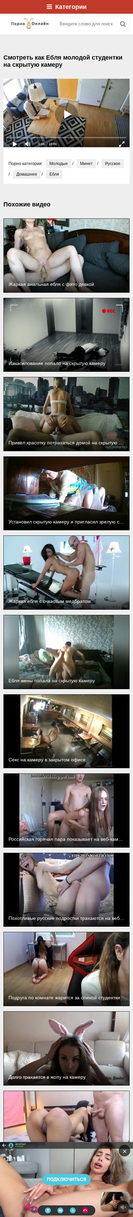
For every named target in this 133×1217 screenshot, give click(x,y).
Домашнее (26, 174)
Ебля (54, 174)
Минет (86, 163)
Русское (112, 163)
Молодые (58, 163)
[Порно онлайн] (27, 24)
